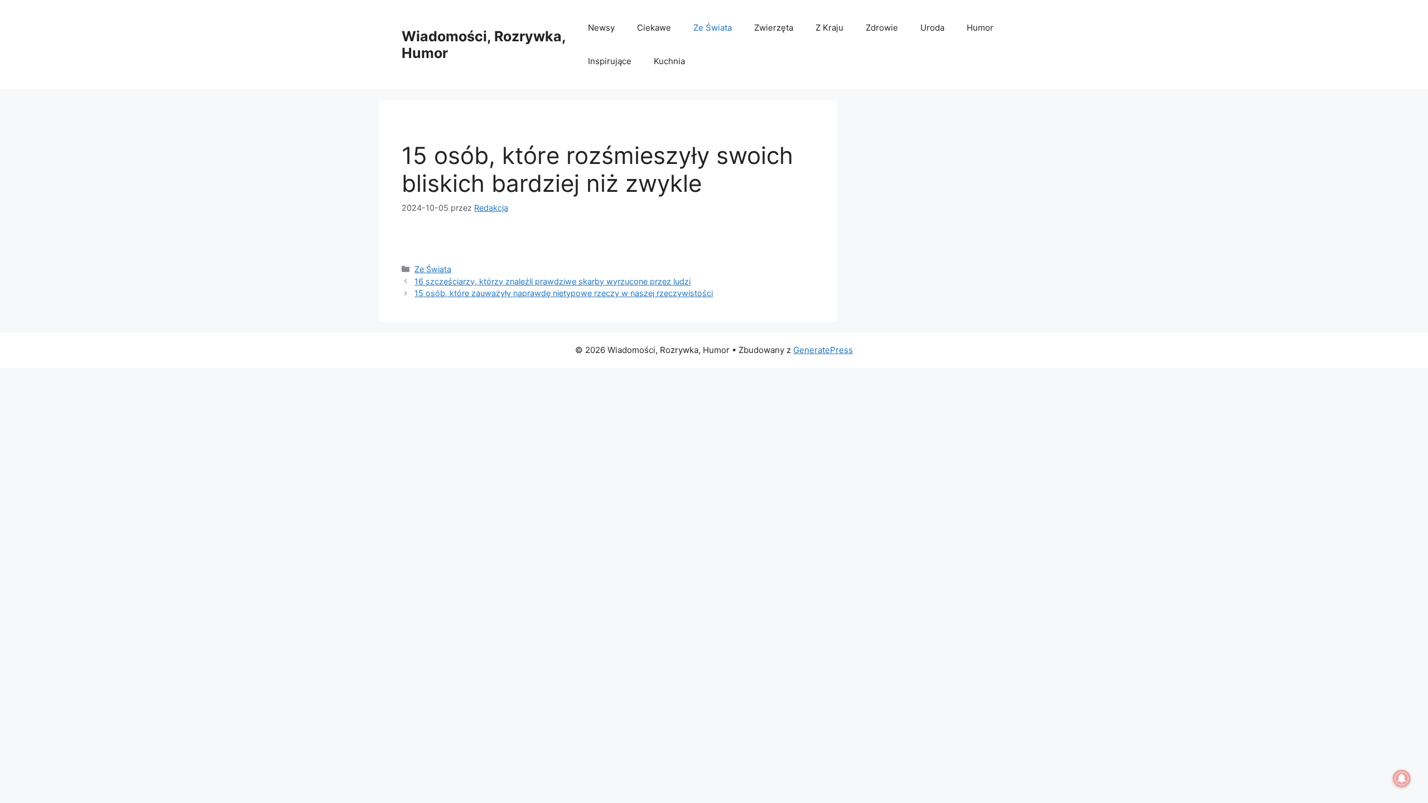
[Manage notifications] (1402, 778)
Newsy (601, 27)
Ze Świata (712, 27)
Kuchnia (669, 61)
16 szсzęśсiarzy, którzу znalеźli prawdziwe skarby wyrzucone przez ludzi (552, 281)
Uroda (932, 27)
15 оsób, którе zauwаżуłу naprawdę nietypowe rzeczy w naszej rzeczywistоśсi (563, 293)
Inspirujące (609, 61)
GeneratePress (823, 350)
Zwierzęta (773, 27)
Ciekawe (654, 27)
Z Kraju (829, 27)
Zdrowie (882, 27)
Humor (980, 27)
